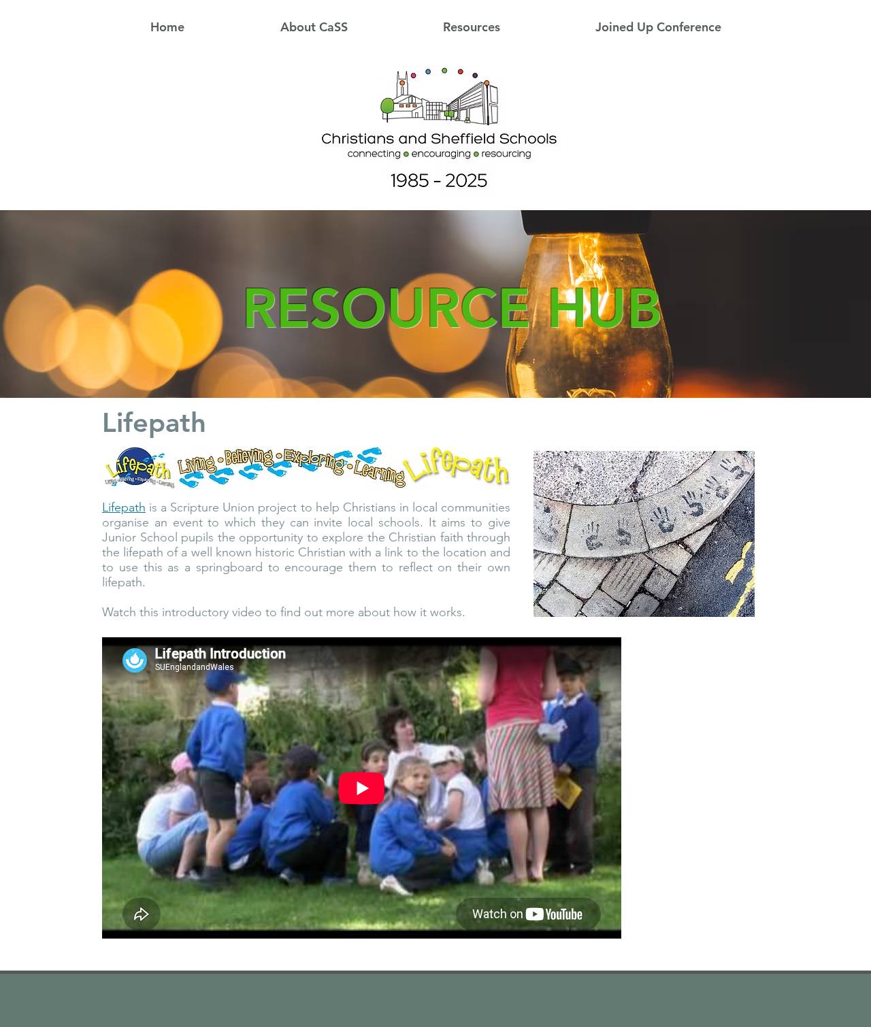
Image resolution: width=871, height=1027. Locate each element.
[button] (313, 27)
